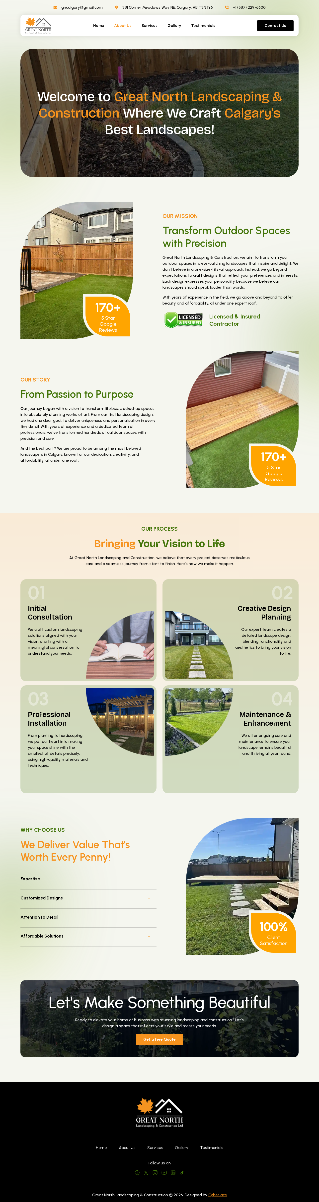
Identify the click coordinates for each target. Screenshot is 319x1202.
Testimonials (203, 25)
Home (98, 25)
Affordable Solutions (42, 936)
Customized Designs (41, 898)
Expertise (30, 879)
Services (150, 25)
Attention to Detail (39, 917)
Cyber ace (217, 1195)
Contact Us (275, 25)
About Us (123, 25)
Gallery (174, 25)
